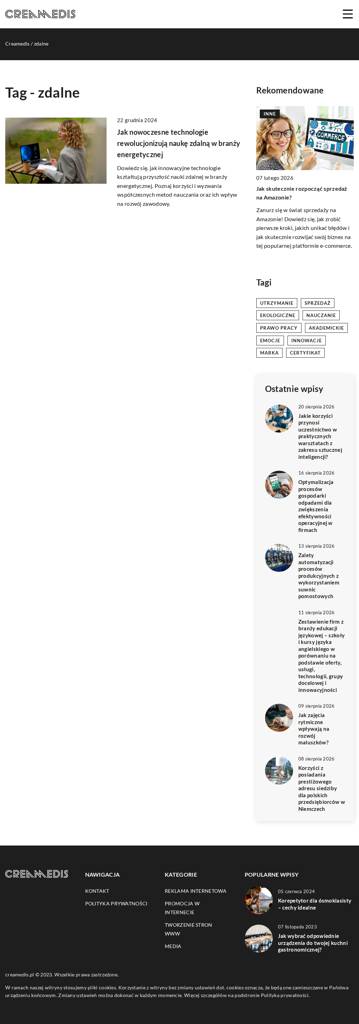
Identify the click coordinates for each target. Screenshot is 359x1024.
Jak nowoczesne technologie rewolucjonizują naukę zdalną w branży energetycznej (178, 143)
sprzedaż (318, 303)
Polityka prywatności (116, 903)
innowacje (306, 340)
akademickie (326, 328)
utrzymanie (276, 303)
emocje (270, 340)
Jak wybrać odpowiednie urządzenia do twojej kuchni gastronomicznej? (313, 943)
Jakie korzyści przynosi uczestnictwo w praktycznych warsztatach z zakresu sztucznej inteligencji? (320, 436)
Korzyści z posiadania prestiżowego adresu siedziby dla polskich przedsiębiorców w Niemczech (321, 788)
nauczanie (321, 315)
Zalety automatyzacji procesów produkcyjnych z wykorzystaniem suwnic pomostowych (318, 575)
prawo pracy (279, 328)
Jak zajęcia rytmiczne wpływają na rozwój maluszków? (313, 728)
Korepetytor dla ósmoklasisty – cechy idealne (314, 904)
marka (269, 353)
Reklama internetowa (195, 891)
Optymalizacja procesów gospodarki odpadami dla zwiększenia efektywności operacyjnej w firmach (316, 506)
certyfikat (305, 353)
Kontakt (97, 891)
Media (173, 946)
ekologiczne (277, 315)
